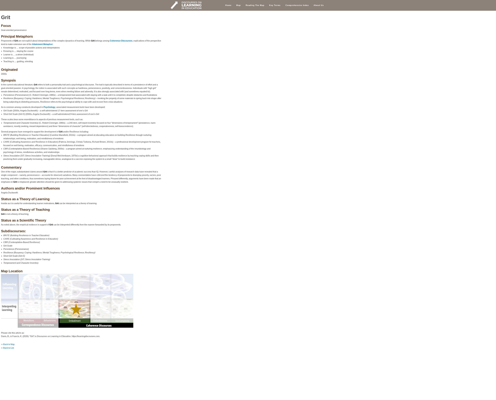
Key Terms (275, 5)
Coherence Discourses (121, 41)
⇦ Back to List (7, 348)
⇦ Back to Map (8, 344)
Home (228, 5)
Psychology (49, 107)
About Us (319, 5)
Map (238, 5)
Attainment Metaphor (42, 44)
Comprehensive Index (297, 5)
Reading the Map (255, 5)
